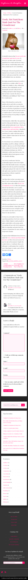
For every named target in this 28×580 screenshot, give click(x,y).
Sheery (19, 28)
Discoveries (5, 476)
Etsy (20, 83)
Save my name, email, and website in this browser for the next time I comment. (13, 384)
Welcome (5, 502)
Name (5, 361)
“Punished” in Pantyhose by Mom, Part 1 (12, 425)
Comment (6, 333)
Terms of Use (14, 519)
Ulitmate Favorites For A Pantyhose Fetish (12, 433)
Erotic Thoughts (6, 482)
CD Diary (5, 465)
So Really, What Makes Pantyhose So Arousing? (13, 445)
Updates (5, 499)
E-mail (5, 368)
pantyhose (16, 261)
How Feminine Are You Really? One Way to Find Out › (19, 265)
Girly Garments (6, 487)
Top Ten (5, 496)
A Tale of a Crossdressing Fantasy (10, 428)
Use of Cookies (14, 516)
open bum (10, 261)
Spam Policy (14, 525)
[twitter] (2, 572)
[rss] (5, 572)
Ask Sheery (5, 462)
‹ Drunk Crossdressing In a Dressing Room (8, 265)
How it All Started (14, 541)
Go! (23, 405)
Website (5, 375)
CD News (9, 259)
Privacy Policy (14, 522)
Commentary (6, 471)
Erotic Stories (6, 479)
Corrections (6, 473)
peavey (20, 261)
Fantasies (5, 485)
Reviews (5, 493)
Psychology (5, 490)
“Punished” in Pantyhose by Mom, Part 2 (12, 418)
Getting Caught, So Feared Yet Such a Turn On (13, 431)
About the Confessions (14, 539)
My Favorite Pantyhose (14, 544)
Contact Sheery (14, 536)
